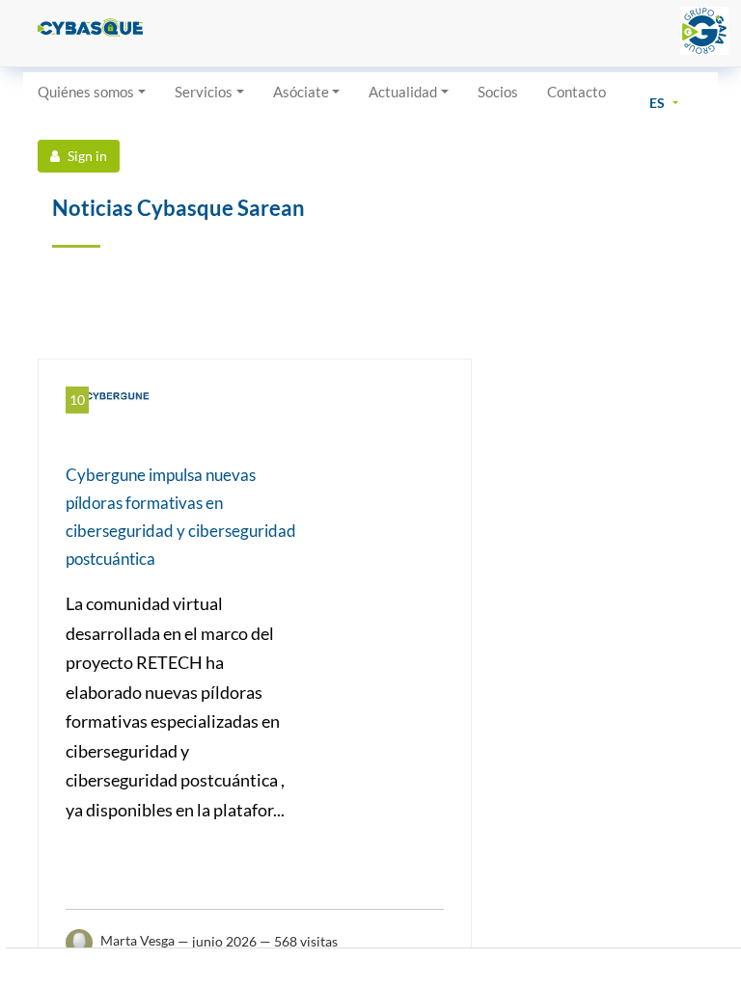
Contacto (576, 91)
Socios (498, 91)
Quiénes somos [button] (86, 91)
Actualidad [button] (403, 91)
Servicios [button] (204, 91)
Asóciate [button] (301, 91)
